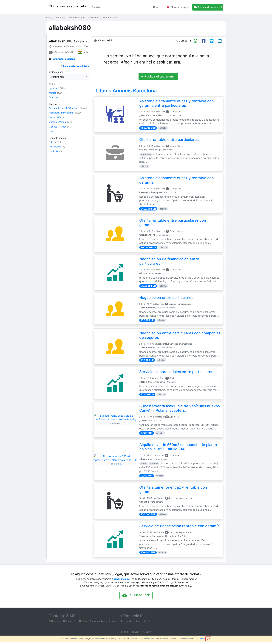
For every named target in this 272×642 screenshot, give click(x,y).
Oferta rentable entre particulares (169, 139)
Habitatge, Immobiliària (65, 112)
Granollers (55, 97)
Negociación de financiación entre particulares (169, 261)
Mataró (55, 92)
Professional (57, 146)
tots (55, 142)
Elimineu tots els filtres (76, 66)
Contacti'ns (71, 621)
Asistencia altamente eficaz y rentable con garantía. (176, 180)
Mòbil (124, 631)
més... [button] (158, 7)
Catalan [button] (96, 7)
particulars (56, 151)
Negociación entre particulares (166, 297)
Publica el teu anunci (158, 76)
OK (208, 638)
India (85, 52)
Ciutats (52, 84)
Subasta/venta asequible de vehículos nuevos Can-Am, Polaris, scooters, (179, 408)
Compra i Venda (60, 122)
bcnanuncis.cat (122, 579)
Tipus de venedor (58, 138)
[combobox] (69, 77)
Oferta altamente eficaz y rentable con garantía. (173, 489)
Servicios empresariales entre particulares (176, 372)
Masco (54, 131)
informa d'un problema (103, 621)
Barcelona (58, 88)
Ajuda (84, 621)
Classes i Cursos (60, 126)
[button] (179, 7)
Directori (150, 621)
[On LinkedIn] (219, 41)
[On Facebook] (203, 41)
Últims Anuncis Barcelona (126, 91)
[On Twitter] (211, 41)
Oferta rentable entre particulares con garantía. (172, 222)
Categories (54, 104)
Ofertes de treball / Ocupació (68, 108)
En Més (201, 638)
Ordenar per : (56, 72)
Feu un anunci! (138, 595)
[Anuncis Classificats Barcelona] (68, 7)
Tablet (135, 631)
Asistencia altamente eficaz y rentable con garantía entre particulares (176, 103)
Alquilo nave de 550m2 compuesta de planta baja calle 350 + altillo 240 (178, 447)
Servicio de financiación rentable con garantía (179, 526)
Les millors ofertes (132, 621)
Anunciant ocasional (64, 59)
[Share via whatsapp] (195, 41)
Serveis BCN (58, 117)
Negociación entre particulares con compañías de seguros (179, 335)
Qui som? (56, 621)
